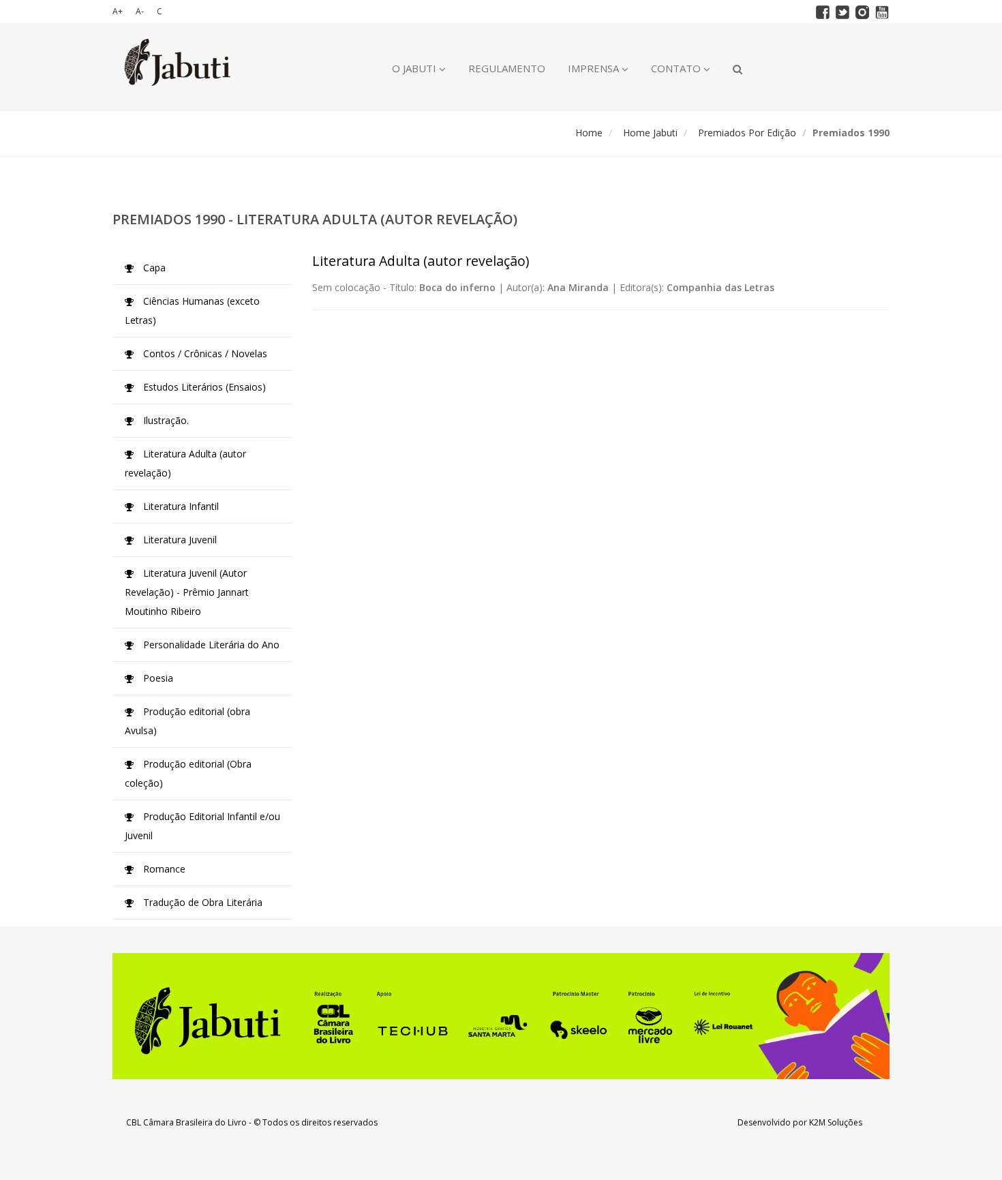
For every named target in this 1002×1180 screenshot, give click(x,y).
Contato (677, 68)
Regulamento (506, 68)
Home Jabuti (650, 132)
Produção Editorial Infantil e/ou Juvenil (202, 826)
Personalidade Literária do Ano (209, 644)
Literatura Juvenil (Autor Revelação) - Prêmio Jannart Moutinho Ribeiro (187, 592)
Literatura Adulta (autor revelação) (185, 463)
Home (589, 132)
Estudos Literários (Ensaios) (203, 386)
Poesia (156, 677)
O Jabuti (415, 68)
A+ (117, 11)
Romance (162, 868)
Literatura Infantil (179, 506)
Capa (153, 267)
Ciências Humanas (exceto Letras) (192, 310)
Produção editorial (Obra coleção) (188, 773)
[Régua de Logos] (501, 1016)
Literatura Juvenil (178, 539)
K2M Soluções (835, 1122)
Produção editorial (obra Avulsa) (187, 721)
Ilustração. (164, 420)
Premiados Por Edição (747, 132)
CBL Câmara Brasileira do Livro (186, 1122)
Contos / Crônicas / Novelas (203, 353)
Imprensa (595, 68)
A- (140, 11)
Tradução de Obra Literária (201, 902)
